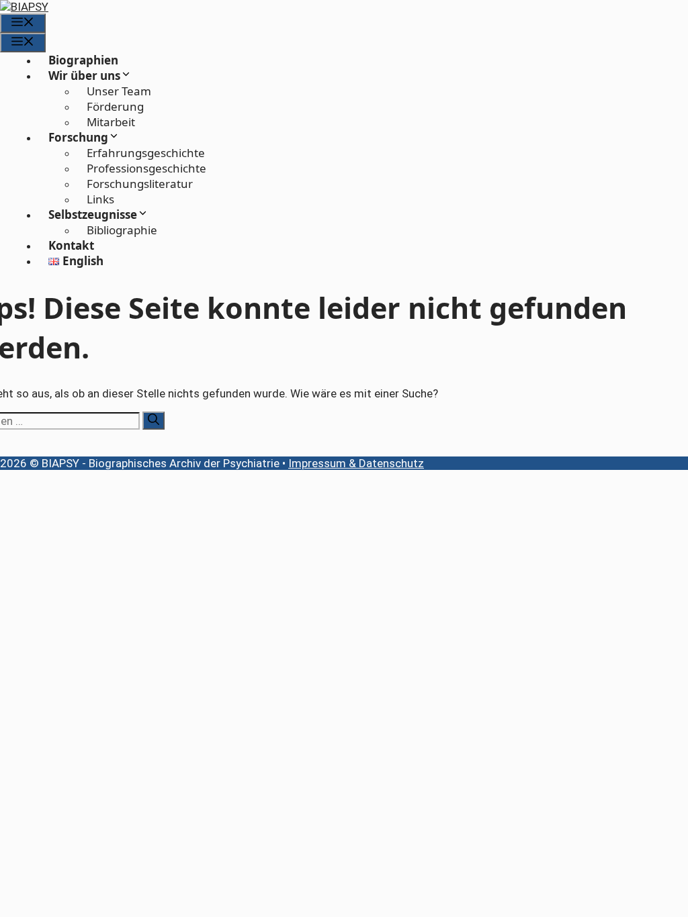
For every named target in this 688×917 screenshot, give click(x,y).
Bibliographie (122, 230)
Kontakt (71, 245)
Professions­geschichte (146, 168)
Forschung (78, 137)
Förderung (115, 106)
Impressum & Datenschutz (356, 463)
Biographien (83, 60)
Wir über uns (84, 75)
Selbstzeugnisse (92, 214)
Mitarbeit (111, 122)
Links (100, 199)
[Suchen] (153, 421)
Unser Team (119, 91)
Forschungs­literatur (140, 183)
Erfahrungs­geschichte (146, 152)
